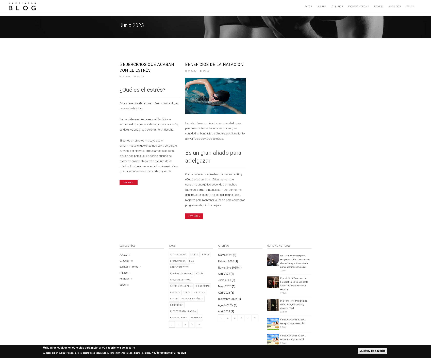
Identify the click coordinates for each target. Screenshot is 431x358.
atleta (194, 254)
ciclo (199, 273)
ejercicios (176, 305)
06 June (126, 76)
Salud (410, 6)
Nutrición (395, 6)
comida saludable (181, 286)
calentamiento (179, 267)
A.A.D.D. (322, 6)
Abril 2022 (224, 311)
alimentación (178, 254)
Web (308, 6)
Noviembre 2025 (228, 267)
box (191, 261)
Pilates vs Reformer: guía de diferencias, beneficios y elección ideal (293, 304)
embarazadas (178, 317)
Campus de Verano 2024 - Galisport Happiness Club (292, 321)
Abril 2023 (224, 292)
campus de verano (181, 273)
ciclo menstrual (180, 280)
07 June (192, 71)
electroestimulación (183, 311)
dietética (199, 292)
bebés (205, 254)
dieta (187, 292)
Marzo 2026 (225, 255)
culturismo (203, 286)
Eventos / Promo (358, 6)
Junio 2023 (224, 280)
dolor (174, 299)
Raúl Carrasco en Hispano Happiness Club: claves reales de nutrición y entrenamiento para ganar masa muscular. (294, 261)
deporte (175, 292)
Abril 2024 (224, 273)
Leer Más (128, 182)
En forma (196, 317)
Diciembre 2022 (227, 299)
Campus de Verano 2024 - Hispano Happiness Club (292, 337)
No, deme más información (169, 352)
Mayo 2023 (224, 286)
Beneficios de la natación (214, 64)
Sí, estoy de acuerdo (372, 350)
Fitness (379, 6)
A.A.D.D (125, 254)
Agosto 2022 (225, 305)
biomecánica (178, 261)
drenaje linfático (192, 299)
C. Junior (337, 6)
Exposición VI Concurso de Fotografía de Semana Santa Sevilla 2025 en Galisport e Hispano (294, 284)
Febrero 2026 (226, 261)
